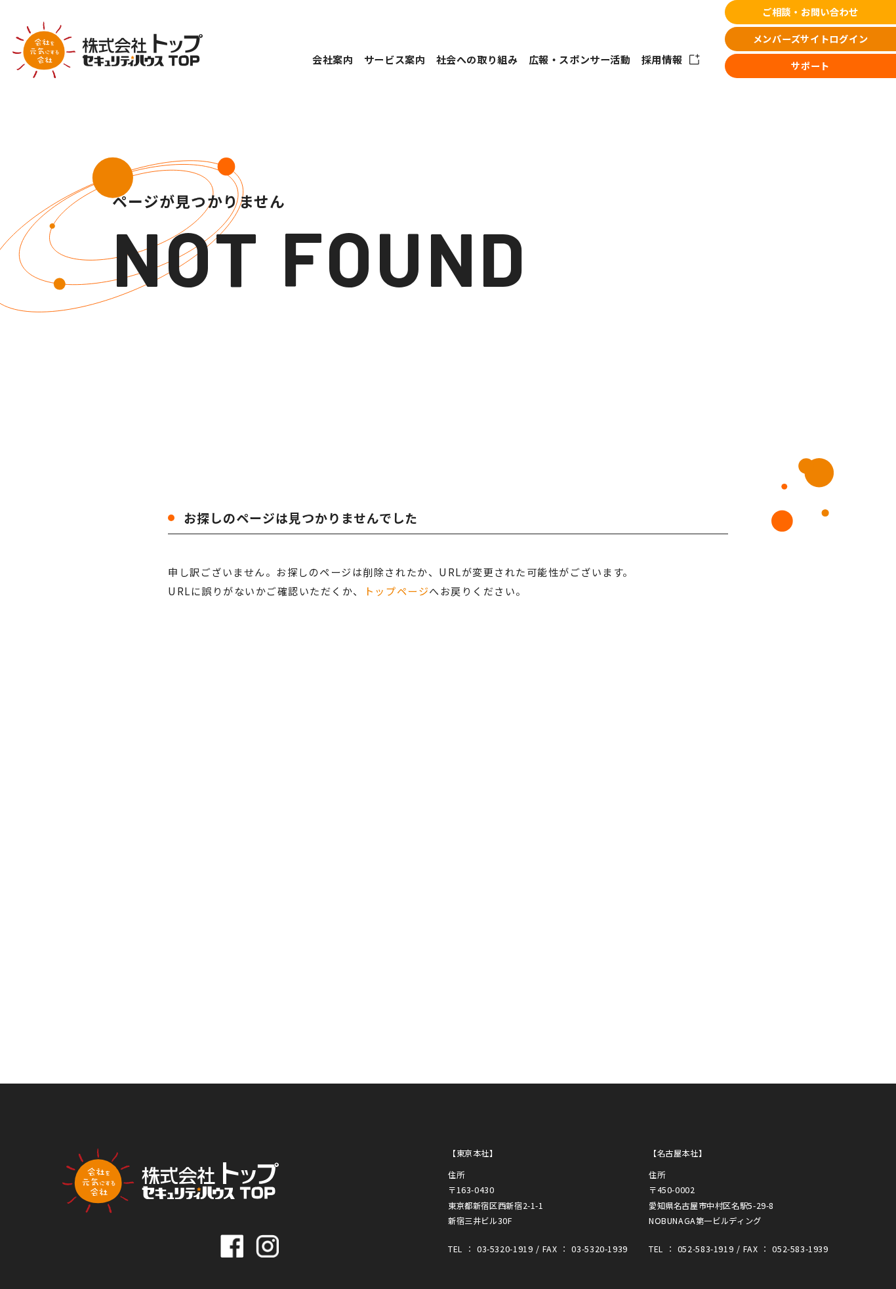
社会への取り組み (477, 59)
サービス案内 (395, 59)
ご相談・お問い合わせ (810, 11)
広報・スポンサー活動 (580, 59)
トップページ (396, 590)
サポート (810, 65)
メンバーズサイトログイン (810, 38)
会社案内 (332, 59)
